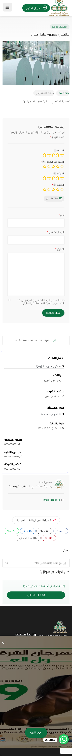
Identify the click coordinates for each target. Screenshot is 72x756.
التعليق (59, 249)
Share (60, 531)
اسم (61, 215)
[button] (3, 643)
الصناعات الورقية (59, 26)
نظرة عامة (64, 93)
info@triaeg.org (51, 499)
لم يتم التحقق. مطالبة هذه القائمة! (34, 340)
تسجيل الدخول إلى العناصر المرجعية (34, 520)
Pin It (47, 538)
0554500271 (13, 442)
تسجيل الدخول (34, 8)
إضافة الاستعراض (45, 93)
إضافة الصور (52, 198)
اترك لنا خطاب (34, 595)
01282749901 (12, 454)
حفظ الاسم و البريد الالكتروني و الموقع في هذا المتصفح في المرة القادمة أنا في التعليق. (40, 301)
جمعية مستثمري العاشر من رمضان (30, 486)
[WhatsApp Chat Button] (64, 739)
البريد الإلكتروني (55, 232)
